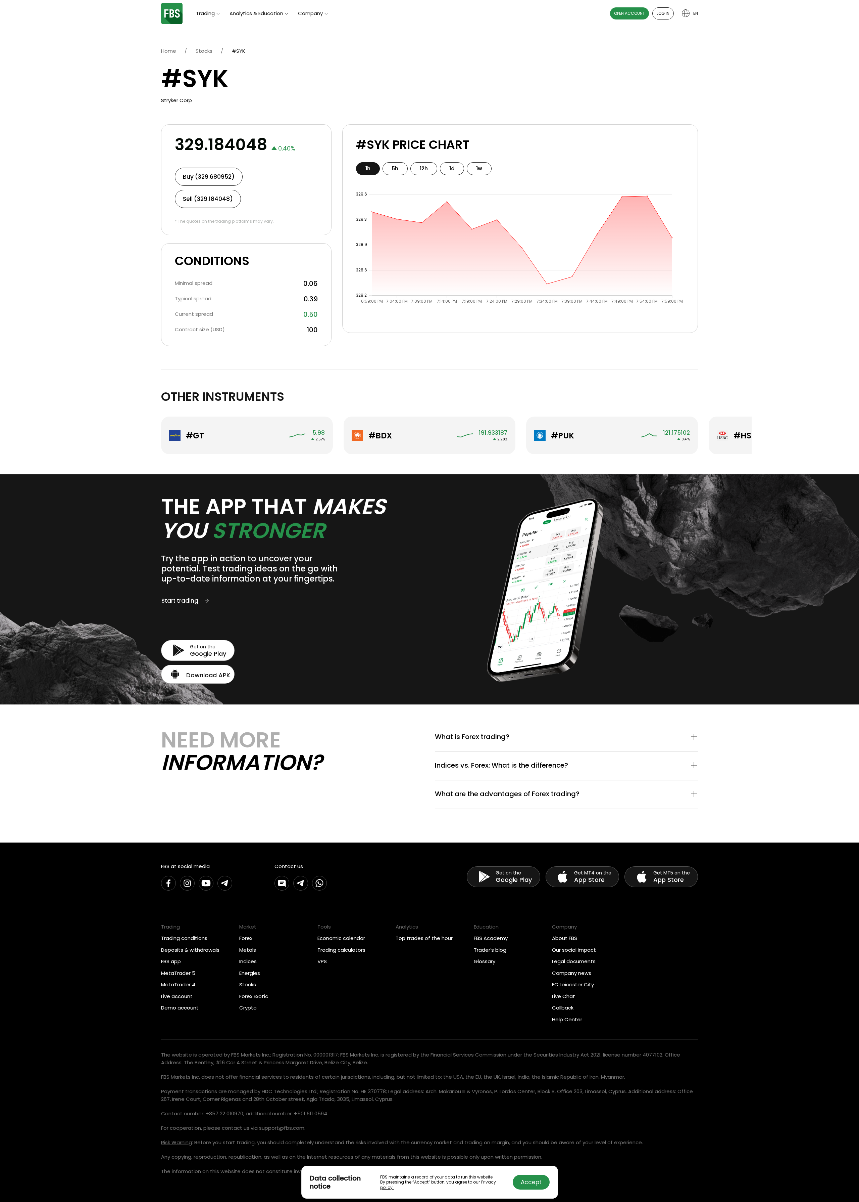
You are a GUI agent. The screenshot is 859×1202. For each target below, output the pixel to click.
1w (479, 168)
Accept (531, 1182)
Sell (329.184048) (208, 199)
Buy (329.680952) (209, 177)
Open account (629, 13)
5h (395, 168)
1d (452, 168)
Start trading (179, 601)
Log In (663, 13)
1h (367, 168)
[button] (566, 737)
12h (424, 168)
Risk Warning (176, 1142)
